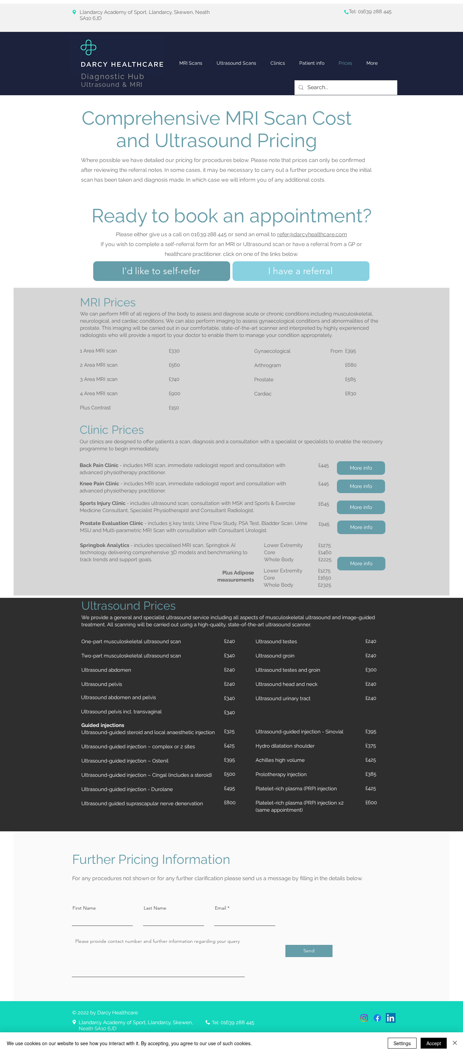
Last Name (155, 908)
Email (220, 908)
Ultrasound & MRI (112, 84)
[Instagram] (364, 1018)
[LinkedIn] (391, 1018)
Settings (402, 1043)
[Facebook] (377, 1018)
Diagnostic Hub (113, 76)
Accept (433, 1043)
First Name (84, 908)
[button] (277, 63)
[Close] (455, 1043)
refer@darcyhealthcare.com (312, 234)
